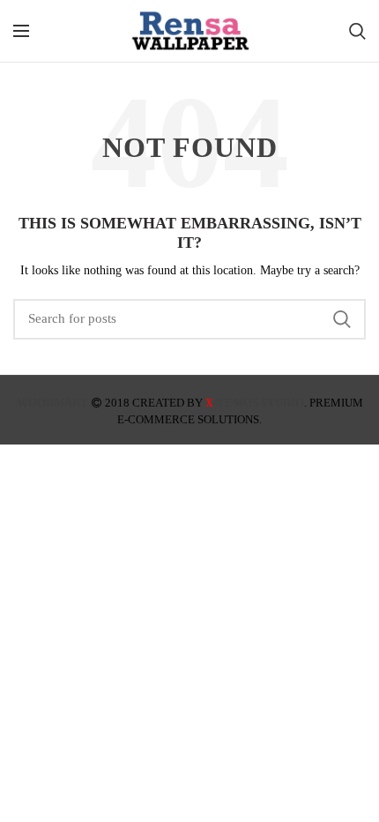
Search (342, 319)
